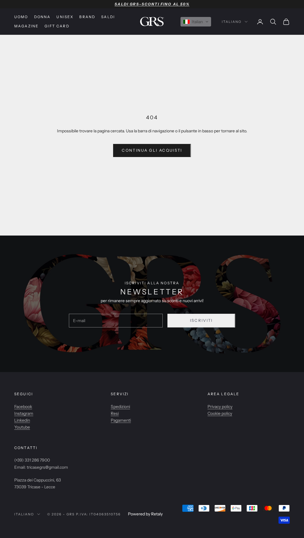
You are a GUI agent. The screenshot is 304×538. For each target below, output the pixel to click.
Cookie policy (220, 413)
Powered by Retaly (145, 514)
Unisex (64, 17)
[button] (195, 21)
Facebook (23, 406)
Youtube (22, 427)
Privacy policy (220, 406)
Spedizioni (120, 406)
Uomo (21, 17)
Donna (42, 17)
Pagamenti (121, 420)
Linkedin (22, 420)
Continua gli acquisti (152, 150)
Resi (115, 413)
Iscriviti (201, 320)
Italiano (232, 22)
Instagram (23, 413)
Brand (87, 17)
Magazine (26, 26)
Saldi (108, 17)
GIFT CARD (57, 26)
